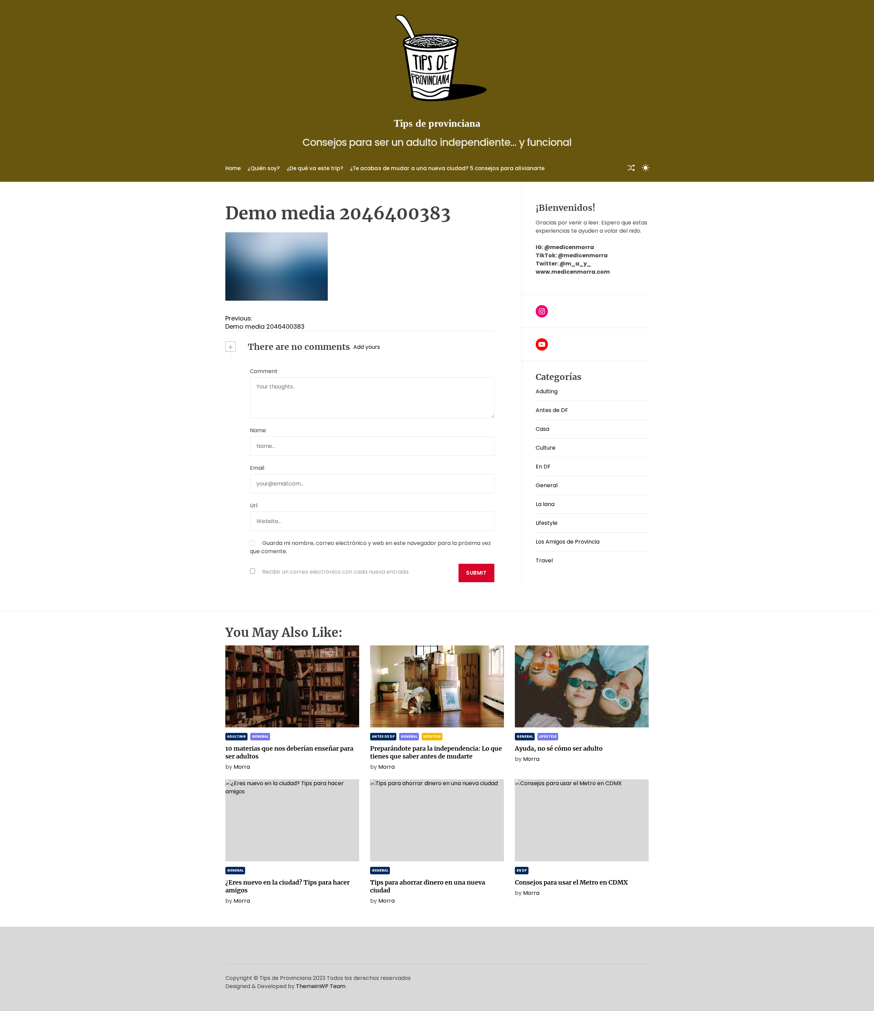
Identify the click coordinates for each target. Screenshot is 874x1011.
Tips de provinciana (437, 123)
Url (253, 505)
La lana (545, 504)
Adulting (547, 391)
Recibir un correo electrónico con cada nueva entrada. (335, 572)
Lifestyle (547, 523)
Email (257, 468)
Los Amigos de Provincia (568, 542)
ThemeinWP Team (321, 986)
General (547, 485)
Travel (544, 560)
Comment (264, 371)
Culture (545, 448)
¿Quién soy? (264, 168)
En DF (543, 466)
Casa (542, 429)
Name (258, 430)
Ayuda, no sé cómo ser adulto (559, 748)
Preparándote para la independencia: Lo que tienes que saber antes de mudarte (436, 752)
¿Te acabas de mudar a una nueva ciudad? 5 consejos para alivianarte (447, 168)
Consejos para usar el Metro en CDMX (571, 882)
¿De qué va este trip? (315, 168)
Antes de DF (552, 410)
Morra (242, 767)
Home (233, 168)
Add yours (366, 347)
